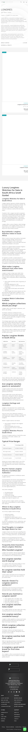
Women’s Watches (5, 702)
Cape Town (3, 716)
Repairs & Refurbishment (20, 704)
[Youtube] (17, 692)
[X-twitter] (11, 692)
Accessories (4, 704)
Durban (3, 720)
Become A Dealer (18, 698)
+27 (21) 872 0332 (14, 689)
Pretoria (3, 718)
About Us (16, 712)
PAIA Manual (17, 714)
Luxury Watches (5, 698)
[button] (2, 2)
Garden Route (4, 712)
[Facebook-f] (9, 692)
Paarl (2, 714)
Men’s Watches (4, 700)
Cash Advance (17, 702)
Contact (16, 718)
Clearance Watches (5, 706)
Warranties (17, 716)
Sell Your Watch (18, 700)
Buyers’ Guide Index (18, 706)
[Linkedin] (19, 692)
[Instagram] (14, 692)
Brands (5, 12)
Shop (2, 12)
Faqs (15, 720)
